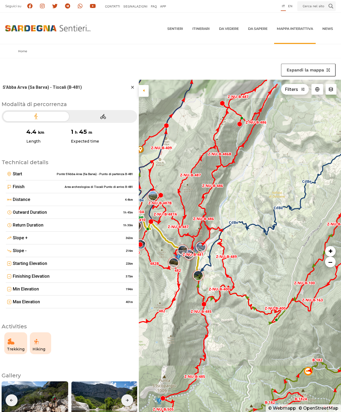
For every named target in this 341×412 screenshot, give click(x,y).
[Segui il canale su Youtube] (93, 6)
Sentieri (175, 29)
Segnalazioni (135, 6)
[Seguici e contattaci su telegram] (67, 6)
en (290, 6)
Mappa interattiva (295, 29)
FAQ (154, 6)
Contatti (112, 6)
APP (163, 6)
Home (22, 51)
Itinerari (201, 29)
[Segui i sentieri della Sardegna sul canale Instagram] (42, 6)
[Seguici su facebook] (30, 6)
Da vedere (229, 29)
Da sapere (257, 29)
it (283, 6)
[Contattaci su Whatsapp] (80, 6)
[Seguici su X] (55, 6)
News (327, 29)
